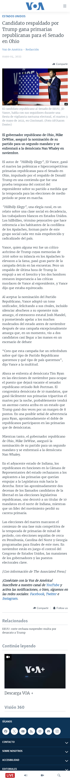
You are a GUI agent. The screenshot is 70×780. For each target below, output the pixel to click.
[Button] (60, 64)
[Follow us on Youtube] (22, 731)
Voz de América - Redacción (20, 49)
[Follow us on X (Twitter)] (14, 731)
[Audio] (25, 775)
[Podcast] (39, 731)
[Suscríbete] (48, 731)
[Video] (42, 775)
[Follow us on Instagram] (56, 731)
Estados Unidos (14, 16)
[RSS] (31, 731)
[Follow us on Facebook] (5, 731)
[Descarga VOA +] (35, 671)
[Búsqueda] (59, 775)
